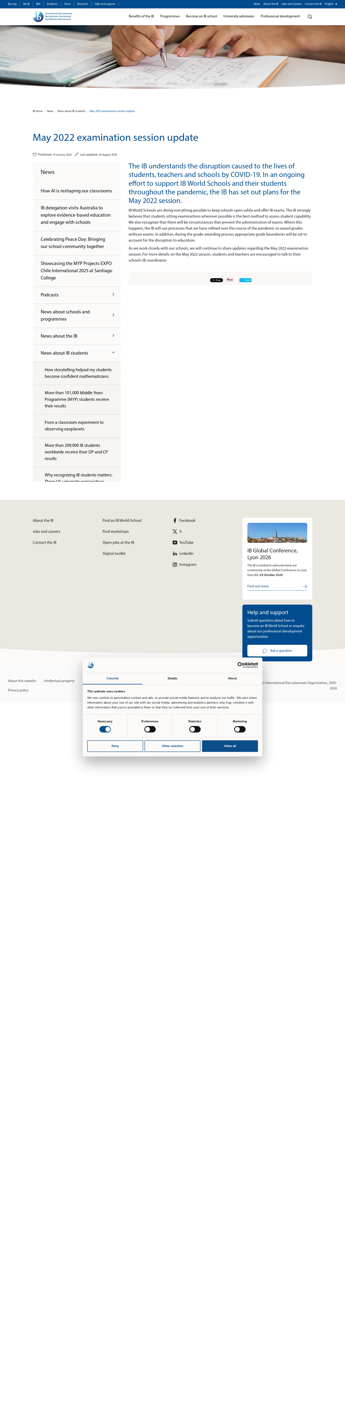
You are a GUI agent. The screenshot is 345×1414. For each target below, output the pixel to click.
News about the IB (59, 336)
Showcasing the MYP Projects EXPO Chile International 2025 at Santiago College (76, 271)
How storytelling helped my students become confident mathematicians (78, 373)
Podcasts (50, 295)
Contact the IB (313, 4)
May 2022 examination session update (112, 111)
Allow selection (172, 746)
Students (52, 4)
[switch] (150, 729)
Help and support (105, 4)
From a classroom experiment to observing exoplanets (74, 426)
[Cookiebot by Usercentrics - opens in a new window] (240, 665)
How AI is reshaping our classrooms (76, 191)
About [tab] (232, 678)
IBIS (38, 4)
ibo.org (12, 4)
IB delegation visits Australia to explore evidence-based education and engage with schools (76, 215)
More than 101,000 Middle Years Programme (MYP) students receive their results (77, 400)
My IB (26, 4)
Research (82, 4)
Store (67, 4)
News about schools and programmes (65, 316)
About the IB (270, 4)
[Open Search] (310, 17)
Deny (115, 746)
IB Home (38, 111)
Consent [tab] (113, 678)
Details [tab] (172, 678)
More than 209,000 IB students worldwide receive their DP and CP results (76, 452)
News (257, 4)
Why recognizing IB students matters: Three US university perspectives (78, 478)
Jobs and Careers (292, 4)
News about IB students (72, 111)
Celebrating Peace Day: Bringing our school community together (73, 243)
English (329, 4)
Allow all (230, 746)
